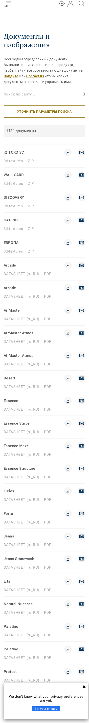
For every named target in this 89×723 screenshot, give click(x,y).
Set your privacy (46, 708)
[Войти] (70, 4)
